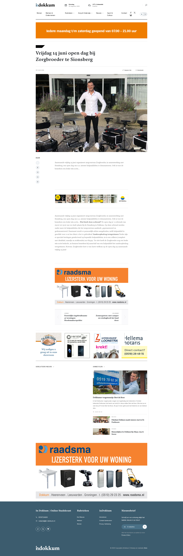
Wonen (39, 13)
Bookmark (140, 70)
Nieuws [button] (99, 13)
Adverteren (102, 517)
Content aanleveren (105, 520)
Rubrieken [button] (69, 13)
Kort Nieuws (80, 517)
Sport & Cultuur (110, 14)
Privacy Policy (126, 535)
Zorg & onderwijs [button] (84, 13)
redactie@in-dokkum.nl (47, 521)
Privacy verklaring (105, 524)
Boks (145, 548)
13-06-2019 (40, 70)
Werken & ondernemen (50, 14)
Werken (79, 520)
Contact (124, 13)
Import (39, 46)
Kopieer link (127, 70)
